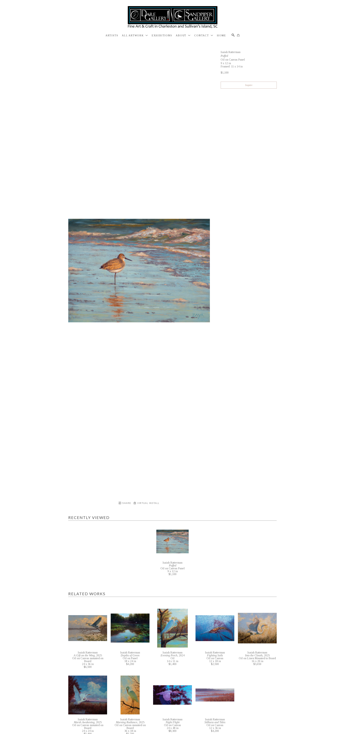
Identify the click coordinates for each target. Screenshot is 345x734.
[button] (135, 35)
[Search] (233, 35)
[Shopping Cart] (238, 35)
